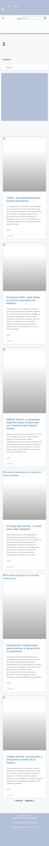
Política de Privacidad (18, 827)
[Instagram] (35, 10)
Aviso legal (33, 823)
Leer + (9, 230)
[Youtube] (39, 10)
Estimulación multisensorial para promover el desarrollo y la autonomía (23, 648)
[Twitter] (30, 10)
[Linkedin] (44, 10)
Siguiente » (30, 800)
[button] (43, 29)
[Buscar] (45, 18)
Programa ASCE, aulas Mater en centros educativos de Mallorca (23, 300)
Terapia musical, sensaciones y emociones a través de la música (24, 759)
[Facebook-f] (25, 10)
